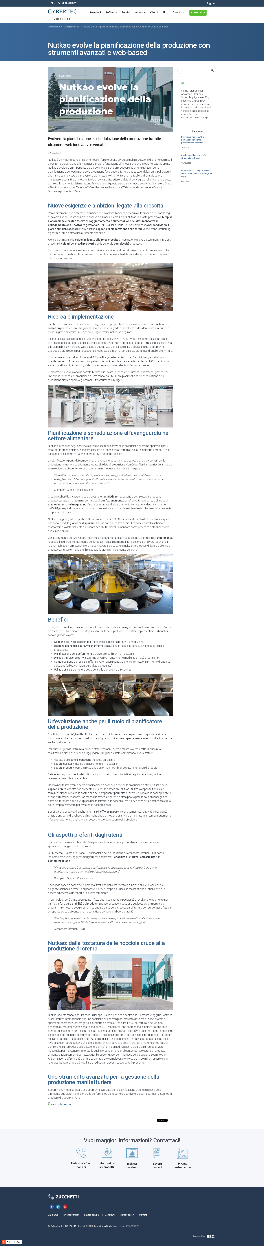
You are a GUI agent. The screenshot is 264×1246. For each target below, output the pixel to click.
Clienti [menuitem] (154, 12)
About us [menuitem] (178, 12)
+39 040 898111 (70, 3)
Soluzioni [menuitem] (95, 12)
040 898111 (70, 1226)
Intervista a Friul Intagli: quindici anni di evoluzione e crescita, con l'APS (196, 173)
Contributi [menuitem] (110, 1215)
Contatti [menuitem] (143, 1215)
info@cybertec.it (110, 1226)
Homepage (54, 26)
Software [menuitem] (111, 12)
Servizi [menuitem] (126, 12)
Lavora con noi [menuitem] (91, 1215)
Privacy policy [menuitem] (127, 1215)
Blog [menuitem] (165, 12)
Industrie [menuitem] (140, 12)
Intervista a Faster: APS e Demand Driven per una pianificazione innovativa (192, 140)
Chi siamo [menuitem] (53, 1215)
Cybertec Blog (71, 26)
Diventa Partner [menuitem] (71, 1215)
